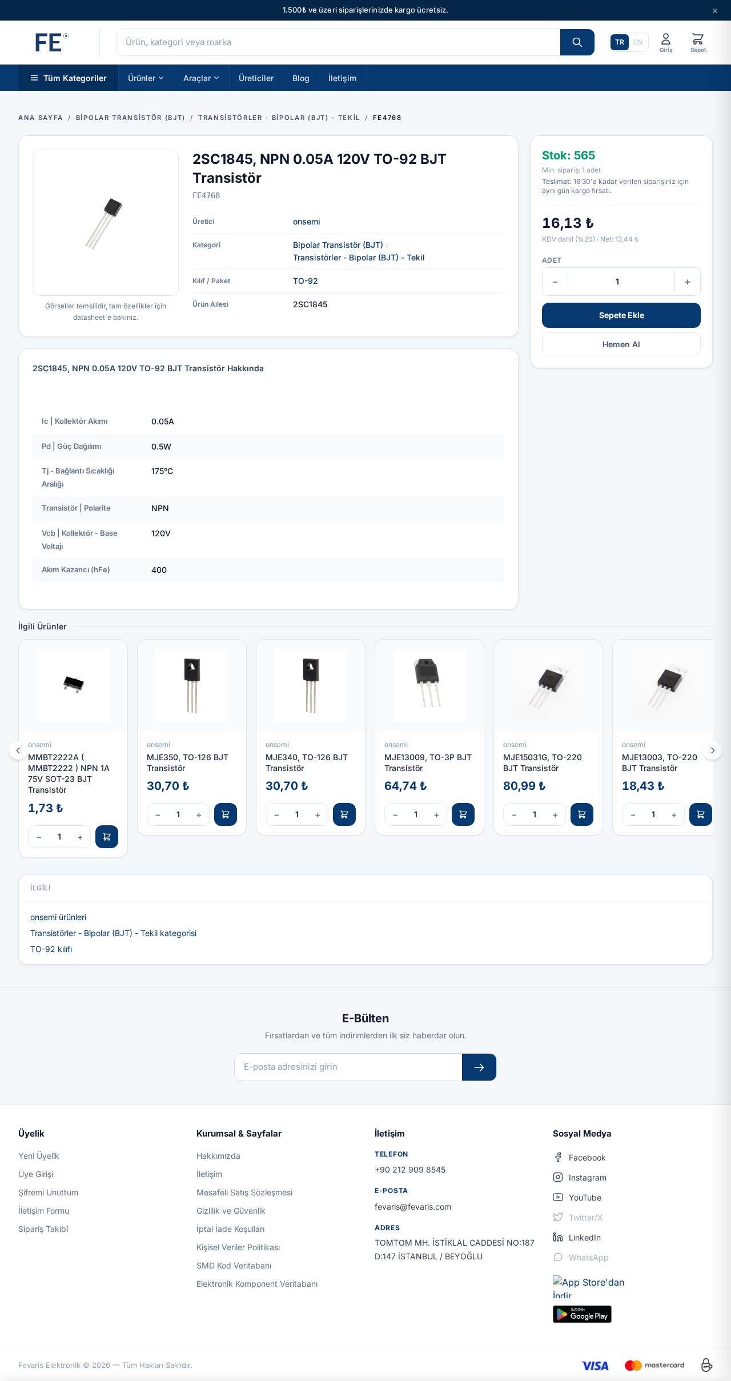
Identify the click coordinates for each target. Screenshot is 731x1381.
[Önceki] (18, 750)
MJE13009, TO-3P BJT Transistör (428, 762)
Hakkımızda (218, 1156)
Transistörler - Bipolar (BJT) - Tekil (359, 257)
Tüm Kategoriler (75, 77)
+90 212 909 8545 (410, 1169)
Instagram (588, 1177)
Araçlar (197, 77)
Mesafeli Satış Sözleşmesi (244, 1192)
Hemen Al (621, 344)
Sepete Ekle (621, 315)
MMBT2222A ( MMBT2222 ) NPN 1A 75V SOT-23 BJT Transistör (69, 773)
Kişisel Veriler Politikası (238, 1247)
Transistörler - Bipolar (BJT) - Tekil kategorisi (113, 933)
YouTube (585, 1197)
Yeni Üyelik (38, 1156)
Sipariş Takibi (43, 1229)
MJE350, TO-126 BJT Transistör (187, 762)
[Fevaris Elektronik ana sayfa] (50, 42)
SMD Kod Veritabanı (233, 1265)
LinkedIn (585, 1237)
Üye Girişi (35, 1174)
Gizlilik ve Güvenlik (231, 1210)
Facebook (587, 1157)
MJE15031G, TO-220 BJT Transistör (542, 762)
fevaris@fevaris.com (413, 1206)
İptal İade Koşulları (230, 1229)
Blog (301, 77)
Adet (551, 260)
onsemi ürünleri (58, 917)
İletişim (342, 77)
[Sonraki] (713, 750)
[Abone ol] (479, 1067)
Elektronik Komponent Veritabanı (257, 1283)
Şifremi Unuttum (48, 1192)
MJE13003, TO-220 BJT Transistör (659, 762)
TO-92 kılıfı (51, 949)
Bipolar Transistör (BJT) (338, 245)
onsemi (306, 221)
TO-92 (305, 281)
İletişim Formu (43, 1210)
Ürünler (141, 77)
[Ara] (577, 42)
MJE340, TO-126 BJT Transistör (307, 762)
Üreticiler (256, 77)
